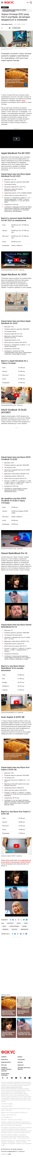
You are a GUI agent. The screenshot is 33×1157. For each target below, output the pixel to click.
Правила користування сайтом (6, 1069)
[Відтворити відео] (16, 260)
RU (28, 2)
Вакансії (20, 1065)
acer (26, 923)
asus (4, 926)
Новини (4, 1057)
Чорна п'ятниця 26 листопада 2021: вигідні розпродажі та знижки (14, 10)
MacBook (5, 929)
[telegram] (12, 1078)
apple (19, 923)
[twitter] (7, 1078)
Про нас (4, 1065)
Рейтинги (4, 1059)
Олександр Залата (6, 24)
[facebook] (3, 1078)
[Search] (31, 2)
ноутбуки (10, 923)
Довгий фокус (6, 1062)
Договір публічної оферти (24, 1068)
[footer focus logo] (8, 1052)
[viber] (20, 1078)
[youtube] (16, 1078)
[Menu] (2, 2)
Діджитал (5, 7)
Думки (20, 1057)
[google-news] (25, 1078)
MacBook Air (24, 929)
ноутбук (15, 929)
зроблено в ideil (6, 1154)
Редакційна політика (5, 1074)
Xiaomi (24, 926)
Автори (20, 1062)
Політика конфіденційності (9, 1151)
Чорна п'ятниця (14, 926)
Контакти (22, 1151)
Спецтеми (21, 1059)
